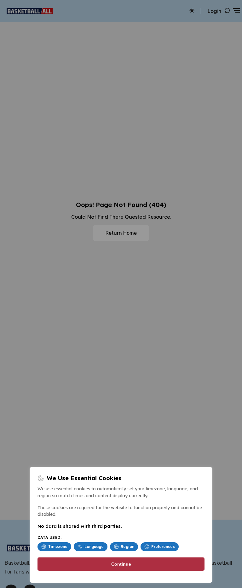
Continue (121, 564)
